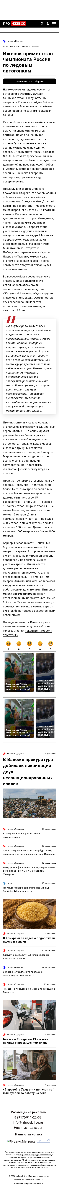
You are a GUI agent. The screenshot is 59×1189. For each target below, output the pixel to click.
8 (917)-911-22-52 (28, 1117)
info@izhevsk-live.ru (28, 1122)
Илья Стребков (32, 47)
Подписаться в (29, 81)
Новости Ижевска (15, 41)
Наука (10, 883)
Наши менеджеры (28, 1128)
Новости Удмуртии (15, 754)
